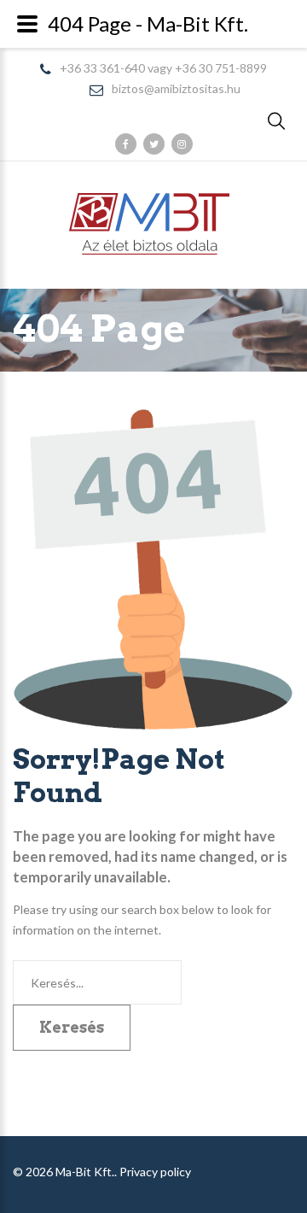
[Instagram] (182, 144)
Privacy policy (155, 1171)
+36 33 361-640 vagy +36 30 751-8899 (163, 68)
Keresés (71, 1027)
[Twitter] (154, 144)
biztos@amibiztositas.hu (176, 89)
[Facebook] (125, 144)
